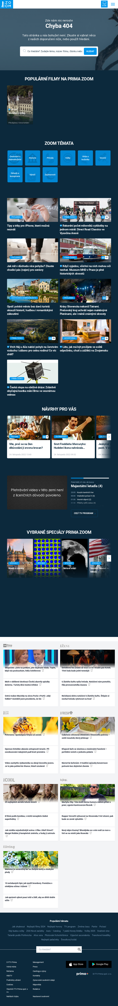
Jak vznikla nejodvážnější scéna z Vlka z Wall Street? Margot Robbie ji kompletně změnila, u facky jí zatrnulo (30, 831)
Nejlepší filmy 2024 (36, 926)
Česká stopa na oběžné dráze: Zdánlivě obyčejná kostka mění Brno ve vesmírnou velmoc (31, 391)
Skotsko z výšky (16, 113)
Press (35, 967)
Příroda (50, 158)
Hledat (90, 51)
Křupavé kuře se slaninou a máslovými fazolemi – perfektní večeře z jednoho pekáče (84, 750)
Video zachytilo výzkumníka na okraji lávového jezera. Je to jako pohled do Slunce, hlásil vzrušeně (29, 764)
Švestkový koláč (69, 939)
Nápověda (37, 984)
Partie (94, 926)
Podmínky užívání (13, 980)
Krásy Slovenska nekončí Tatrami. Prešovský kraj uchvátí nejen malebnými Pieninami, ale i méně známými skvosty (83, 310)
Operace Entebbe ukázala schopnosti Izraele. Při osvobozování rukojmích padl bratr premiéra (27, 750)
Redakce (36, 989)
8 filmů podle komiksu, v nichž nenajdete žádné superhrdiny (26, 817)
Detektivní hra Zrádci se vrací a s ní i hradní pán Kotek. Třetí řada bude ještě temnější (86, 669)
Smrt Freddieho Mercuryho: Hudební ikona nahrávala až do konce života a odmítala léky (71, 446)
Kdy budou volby (16, 931)
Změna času (84, 926)
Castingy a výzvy (39, 971)
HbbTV (9, 976)
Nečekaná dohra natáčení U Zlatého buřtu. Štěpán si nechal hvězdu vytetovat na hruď (85, 697)
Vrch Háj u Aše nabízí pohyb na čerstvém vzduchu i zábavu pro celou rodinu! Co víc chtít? (32, 350)
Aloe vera (38, 935)
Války (67, 158)
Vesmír (103, 158)
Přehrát (14, 109)
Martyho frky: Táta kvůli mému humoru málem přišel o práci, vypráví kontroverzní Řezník (86, 803)
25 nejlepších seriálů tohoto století (21, 802)
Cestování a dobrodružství (15, 158)
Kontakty (36, 976)
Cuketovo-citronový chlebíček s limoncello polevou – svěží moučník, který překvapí (86, 736)
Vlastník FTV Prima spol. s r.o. (17, 990)
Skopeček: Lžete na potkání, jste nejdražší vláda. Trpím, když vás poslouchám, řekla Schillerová (30, 669)
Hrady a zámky (16, 568)
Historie (32, 158)
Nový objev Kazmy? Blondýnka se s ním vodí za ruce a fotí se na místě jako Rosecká (86, 831)
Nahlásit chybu (12, 996)
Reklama (10, 971)
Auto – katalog (53, 931)
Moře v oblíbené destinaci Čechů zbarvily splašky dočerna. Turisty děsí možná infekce (27, 683)
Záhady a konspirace (15, 174)
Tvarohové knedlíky (101, 935)
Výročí (32, 174)
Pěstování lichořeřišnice (56, 935)
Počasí (102, 926)
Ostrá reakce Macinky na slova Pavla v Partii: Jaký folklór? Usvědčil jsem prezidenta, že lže (28, 697)
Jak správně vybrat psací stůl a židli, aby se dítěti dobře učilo (30, 899)
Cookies (9, 984)
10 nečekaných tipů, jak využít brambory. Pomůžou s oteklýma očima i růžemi (28, 884)
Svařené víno (103, 931)
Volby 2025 (89, 931)
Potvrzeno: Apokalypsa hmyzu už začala (23, 735)
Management (38, 962)
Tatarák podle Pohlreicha (20, 935)
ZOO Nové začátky (35, 931)
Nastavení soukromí (41, 996)
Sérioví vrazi (69, 568)
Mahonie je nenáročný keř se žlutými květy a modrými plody (29, 870)
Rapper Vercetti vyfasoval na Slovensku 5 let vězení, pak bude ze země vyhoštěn (87, 817)
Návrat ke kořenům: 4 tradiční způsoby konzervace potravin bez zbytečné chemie (85, 764)
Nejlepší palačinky (50, 939)
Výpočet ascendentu (80, 935)
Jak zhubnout (18, 926)
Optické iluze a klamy (47, 568)
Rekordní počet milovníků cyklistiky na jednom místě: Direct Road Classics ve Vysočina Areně (84, 229)
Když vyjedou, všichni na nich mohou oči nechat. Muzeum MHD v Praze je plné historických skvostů (85, 270)
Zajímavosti (50, 174)
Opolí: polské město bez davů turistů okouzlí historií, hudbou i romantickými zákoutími (30, 310)
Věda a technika (85, 158)
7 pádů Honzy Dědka (72, 931)
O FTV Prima (11, 962)
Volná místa (11, 967)
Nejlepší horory (54, 926)
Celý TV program (83, 513)
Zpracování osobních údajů (44, 980)
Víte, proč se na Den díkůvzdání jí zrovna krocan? (26, 446)
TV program (70, 926)
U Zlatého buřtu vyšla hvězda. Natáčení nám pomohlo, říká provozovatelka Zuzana (86, 683)
